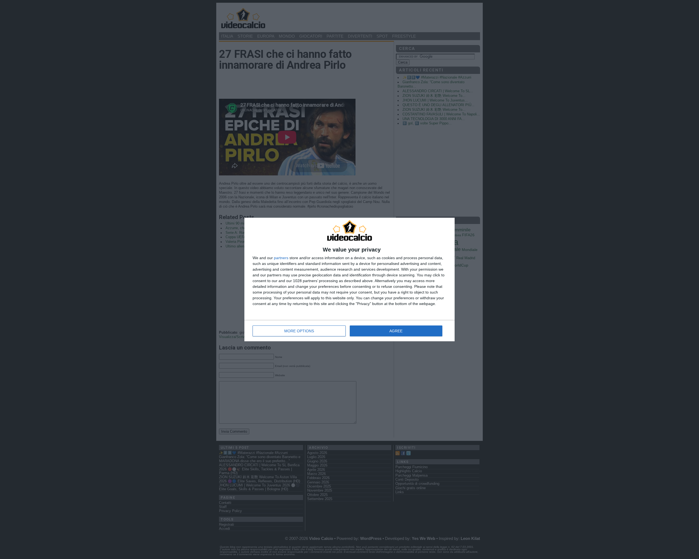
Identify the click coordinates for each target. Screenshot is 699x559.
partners (281, 258)
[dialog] (349, 280)
